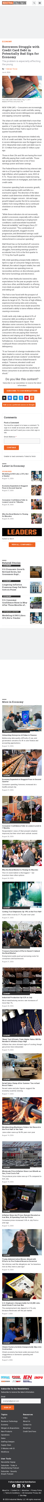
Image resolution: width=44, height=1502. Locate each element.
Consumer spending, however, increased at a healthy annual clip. (19, 786)
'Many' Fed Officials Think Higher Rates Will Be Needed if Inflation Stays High (21, 1040)
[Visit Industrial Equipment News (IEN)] (27, 1377)
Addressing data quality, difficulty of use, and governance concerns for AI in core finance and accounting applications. (20, 740)
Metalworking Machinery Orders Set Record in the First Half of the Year (21, 1128)
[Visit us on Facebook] (13, 1485)
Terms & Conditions (12, 1493)
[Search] (34, 3)
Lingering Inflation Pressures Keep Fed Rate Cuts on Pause (14, 587)
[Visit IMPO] (38, 1377)
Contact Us (15, 1490)
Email (3, 1397)
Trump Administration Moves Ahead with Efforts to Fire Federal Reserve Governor (19, 1260)
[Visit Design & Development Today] (5, 1377)
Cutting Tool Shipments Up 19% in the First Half (21, 912)
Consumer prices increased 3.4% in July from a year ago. (20, 1221)
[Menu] (40, 3)
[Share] (10, 398)
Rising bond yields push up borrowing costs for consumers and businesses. (20, 957)
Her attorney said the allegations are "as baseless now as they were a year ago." (21, 1265)
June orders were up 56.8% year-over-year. (18, 1132)
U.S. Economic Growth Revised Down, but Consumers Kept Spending (13, 572)
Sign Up (7, 1407)
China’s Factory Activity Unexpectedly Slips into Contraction (21, 1348)
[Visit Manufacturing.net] (16, 1381)
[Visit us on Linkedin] (18, 1485)
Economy (7, 41)
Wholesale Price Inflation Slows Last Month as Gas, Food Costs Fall (21, 1172)
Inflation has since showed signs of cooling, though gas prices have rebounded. (22, 1045)
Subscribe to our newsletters (22, 391)
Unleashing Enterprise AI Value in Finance (19, 735)
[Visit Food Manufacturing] (16, 1377)
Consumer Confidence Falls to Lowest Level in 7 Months (14, 501)
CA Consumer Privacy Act (31, 1493)
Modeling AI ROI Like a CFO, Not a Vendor (15, 475)
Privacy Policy (36, 1490)
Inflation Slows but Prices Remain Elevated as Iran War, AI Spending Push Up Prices (21, 1216)
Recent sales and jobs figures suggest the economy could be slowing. (18, 1089)
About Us (5, 1490)
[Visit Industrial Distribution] (5, 1381)
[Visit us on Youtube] (28, 1485)
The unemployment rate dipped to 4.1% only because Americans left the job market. (19, 1309)
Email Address (10, 437)
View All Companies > (22, 545)
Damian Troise (11, 69)
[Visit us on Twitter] (23, 1485)
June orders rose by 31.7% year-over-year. (18, 915)
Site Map (23, 1495)
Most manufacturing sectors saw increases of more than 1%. (20, 1001)
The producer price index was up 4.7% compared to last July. (21, 1177)
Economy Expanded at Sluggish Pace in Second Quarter (15, 487)
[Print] (4, 398)
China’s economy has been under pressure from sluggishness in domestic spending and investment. (20, 1354)
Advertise (25, 1490)
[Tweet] (21, 398)
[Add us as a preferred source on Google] (32, 398)
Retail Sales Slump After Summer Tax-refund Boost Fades (21, 1084)
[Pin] (26, 398)
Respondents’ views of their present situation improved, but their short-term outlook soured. (20, 832)
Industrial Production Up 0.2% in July (17, 998)
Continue (11, 448)
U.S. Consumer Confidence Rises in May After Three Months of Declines (14, 603)
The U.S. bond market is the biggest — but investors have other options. (18, 874)
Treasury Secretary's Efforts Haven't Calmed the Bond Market (21, 952)
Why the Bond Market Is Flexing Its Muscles (15, 515)
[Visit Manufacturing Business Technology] (27, 1381)
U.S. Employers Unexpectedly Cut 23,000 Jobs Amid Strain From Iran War (21, 1304)
